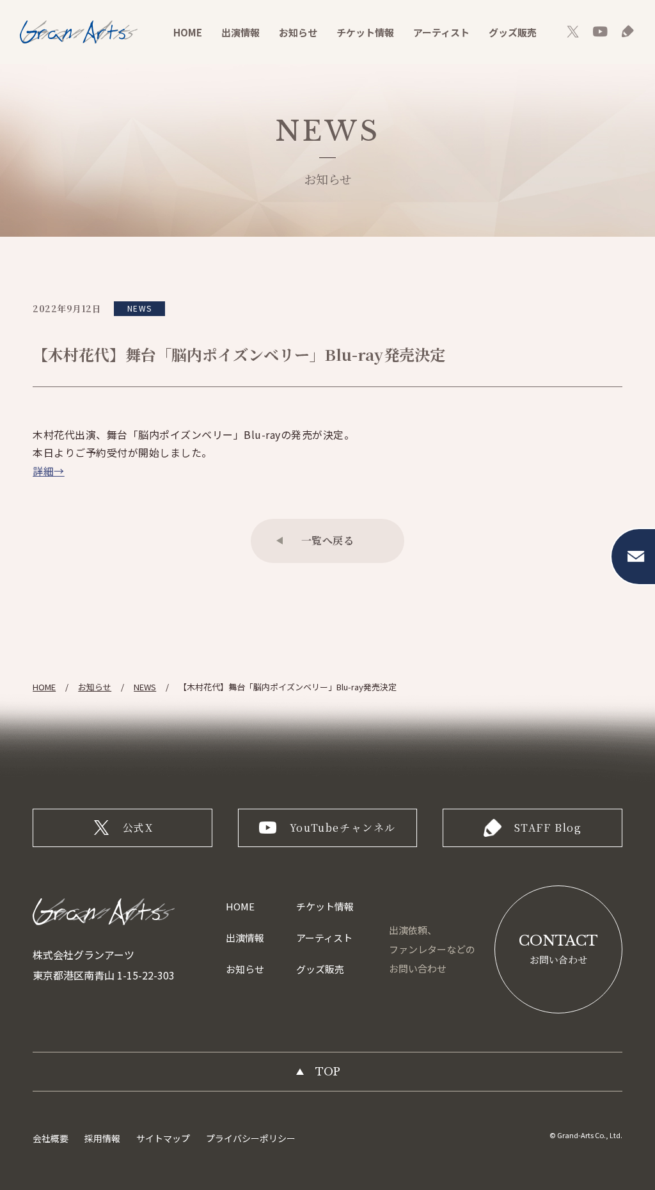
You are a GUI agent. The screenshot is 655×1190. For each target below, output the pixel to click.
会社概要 (50, 1138)
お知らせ (298, 32)
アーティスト (441, 32)
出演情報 (240, 32)
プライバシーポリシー (251, 1138)
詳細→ (49, 471)
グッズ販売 (513, 32)
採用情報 (102, 1138)
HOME (187, 32)
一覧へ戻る (327, 540)
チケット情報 (365, 32)
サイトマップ (163, 1138)
